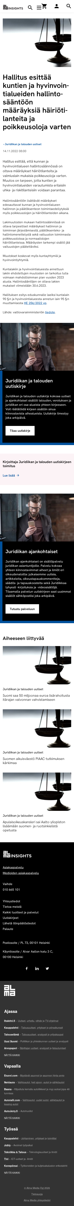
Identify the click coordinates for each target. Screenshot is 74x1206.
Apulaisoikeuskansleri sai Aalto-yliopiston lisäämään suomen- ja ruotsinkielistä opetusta (34, 826)
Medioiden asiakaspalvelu (21, 873)
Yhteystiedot (11, 901)
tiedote (50, 312)
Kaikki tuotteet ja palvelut (21, 912)
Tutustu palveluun (22, 609)
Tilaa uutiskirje (20, 431)
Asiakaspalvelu (13, 867)
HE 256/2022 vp (35, 303)
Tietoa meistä (12, 907)
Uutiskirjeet (10, 918)
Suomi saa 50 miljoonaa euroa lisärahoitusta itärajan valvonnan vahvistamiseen (36, 697)
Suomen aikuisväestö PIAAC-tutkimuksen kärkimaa (33, 760)
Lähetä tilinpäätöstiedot (19, 923)
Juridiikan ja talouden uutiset (23, 144)
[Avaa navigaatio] (39, 7)
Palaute (8, 929)
